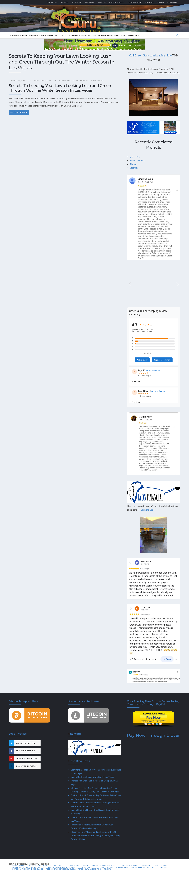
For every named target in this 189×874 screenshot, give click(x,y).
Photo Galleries (88, 35)
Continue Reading (18, 112)
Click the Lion (147, 509)
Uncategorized (81, 81)
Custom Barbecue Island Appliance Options (135, 867)
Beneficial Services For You (104, 866)
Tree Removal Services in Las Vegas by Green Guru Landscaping (73, 869)
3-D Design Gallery (117, 2)
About (86, 866)
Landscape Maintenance (63, 81)
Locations (162, 867)
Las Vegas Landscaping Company (61, 867)
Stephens (134, 167)
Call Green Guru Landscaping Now (150, 55)
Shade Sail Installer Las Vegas (126, 35)
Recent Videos (18, 866)
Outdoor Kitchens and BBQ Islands (27, 869)
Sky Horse (135, 156)
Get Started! (77, 2)
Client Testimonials (49, 35)
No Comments (97, 81)
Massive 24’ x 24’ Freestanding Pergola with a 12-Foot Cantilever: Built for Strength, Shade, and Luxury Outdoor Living (95, 835)
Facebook (64, 2)
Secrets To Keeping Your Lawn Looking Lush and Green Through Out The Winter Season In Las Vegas (60, 88)
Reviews (160, 2)
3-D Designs (74, 866)
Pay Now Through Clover (153, 735)
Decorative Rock (161, 866)
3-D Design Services (58, 866)
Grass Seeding (46, 81)
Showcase (149, 2)
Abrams (133, 164)
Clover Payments (135, 2)
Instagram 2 (172, 2)
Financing (102, 2)
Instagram (89, 2)
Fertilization (33, 81)
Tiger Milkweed (137, 160)
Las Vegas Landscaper (18, 35)
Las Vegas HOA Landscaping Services (27, 867)
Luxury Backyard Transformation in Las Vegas (92, 777)
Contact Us (51, 2)
